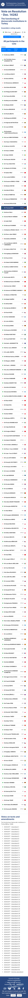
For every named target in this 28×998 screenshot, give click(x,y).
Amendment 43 (15, 925)
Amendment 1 (15, 827)
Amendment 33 (15, 902)
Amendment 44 (15, 927)
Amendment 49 (15, 939)
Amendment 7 (15, 841)
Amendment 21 (15, 873)
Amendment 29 (15, 892)
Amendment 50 (15, 941)
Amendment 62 (15, 969)
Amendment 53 (15, 948)
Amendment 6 (15, 838)
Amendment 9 (15, 845)
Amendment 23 (15, 878)
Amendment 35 (15, 906)
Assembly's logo (10, 984)
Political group (16, 49)
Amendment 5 (15, 836)
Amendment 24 (15, 880)
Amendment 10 (15, 848)
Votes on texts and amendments (11, 36)
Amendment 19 (15, 869)
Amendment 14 (15, 857)
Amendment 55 (15, 953)
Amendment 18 (15, 866)
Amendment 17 (15, 864)
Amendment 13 (15, 855)
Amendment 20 (15, 871)
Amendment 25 (15, 883)
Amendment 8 (15, 843)
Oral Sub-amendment (17, 972)
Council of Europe (14, 978)
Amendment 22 (15, 876)
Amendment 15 (15, 859)
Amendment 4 (15, 834)
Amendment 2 (15, 829)
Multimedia (20, 984)
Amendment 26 (15, 885)
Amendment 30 (15, 894)
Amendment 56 (15, 955)
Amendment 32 (15, 899)
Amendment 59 (15, 962)
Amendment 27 (15, 887)
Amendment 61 (15, 967)
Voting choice (23, 49)
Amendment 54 (15, 951)
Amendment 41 (15, 920)
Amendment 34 (15, 904)
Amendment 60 (15, 965)
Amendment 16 (15, 862)
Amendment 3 (15, 831)
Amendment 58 (15, 960)
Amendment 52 (15, 946)
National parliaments (14, 980)
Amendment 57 (15, 958)
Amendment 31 (15, 897)
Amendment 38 (15, 913)
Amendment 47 (15, 934)
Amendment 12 (15, 852)
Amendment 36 (15, 909)
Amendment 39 (15, 916)
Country (9, 49)
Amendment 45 (15, 930)
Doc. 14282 (10, 824)
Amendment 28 (15, 890)
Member (4, 49)
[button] (23, 37)
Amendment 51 (15, 944)
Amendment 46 (15, 932)
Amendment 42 (15, 923)
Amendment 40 (15, 918)
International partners (14, 982)
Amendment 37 (15, 911)
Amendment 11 (15, 850)
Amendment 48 (15, 937)
